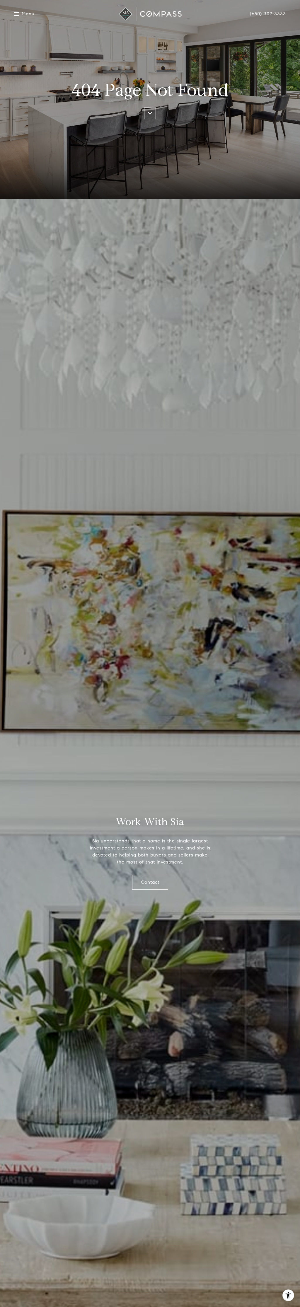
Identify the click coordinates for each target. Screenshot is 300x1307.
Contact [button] (150, 882)
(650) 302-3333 (268, 13)
